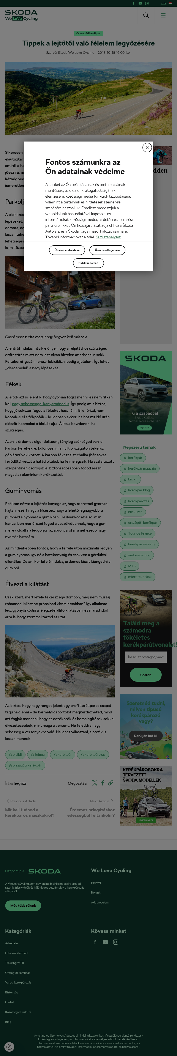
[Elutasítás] (147, 147)
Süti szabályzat (108, 237)
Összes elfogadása (107, 250)
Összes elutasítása (67, 250)
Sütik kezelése (88, 262)
